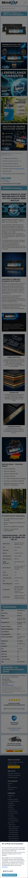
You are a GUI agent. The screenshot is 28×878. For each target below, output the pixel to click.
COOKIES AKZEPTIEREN (10, 875)
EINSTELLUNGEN (8, 871)
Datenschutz (5, 867)
